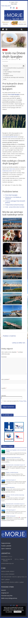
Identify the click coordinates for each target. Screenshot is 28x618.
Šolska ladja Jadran (6, 5)
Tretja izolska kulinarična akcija (14, 205)
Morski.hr (3, 590)
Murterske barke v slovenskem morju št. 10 (15, 465)
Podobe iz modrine (8, 336)
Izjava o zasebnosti (6, 548)
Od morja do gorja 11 (11, 510)
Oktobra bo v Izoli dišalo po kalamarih (13, 198)
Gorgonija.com (5, 593)
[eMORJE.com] (3, 29)
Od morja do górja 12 (11, 480)
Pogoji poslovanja (5, 543)
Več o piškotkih (9, 611)
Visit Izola (12, 169)
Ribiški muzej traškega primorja (9, 598)
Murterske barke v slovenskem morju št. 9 (15, 503)
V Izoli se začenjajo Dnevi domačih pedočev (15, 201)
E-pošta (3, 388)
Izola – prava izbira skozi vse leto (14, 207)
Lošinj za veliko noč (19, 343)
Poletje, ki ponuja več (10, 516)
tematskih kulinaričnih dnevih (9, 137)
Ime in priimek (5, 379)
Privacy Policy (22, 401)
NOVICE (5, 50)
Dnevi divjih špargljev (11, 195)
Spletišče (3, 395)
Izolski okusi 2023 (7, 171)
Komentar (4, 357)
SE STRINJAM (17, 611)
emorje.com (15, 59)
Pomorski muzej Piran (6, 595)
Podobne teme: (9, 75)
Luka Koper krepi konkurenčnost (13, 457)
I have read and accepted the (13, 402)
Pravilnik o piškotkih (6, 546)
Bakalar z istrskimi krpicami (12, 472)
